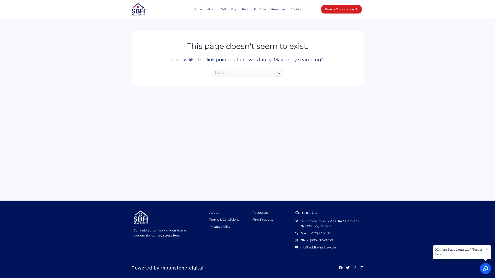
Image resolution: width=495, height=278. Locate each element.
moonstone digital (182, 267)
